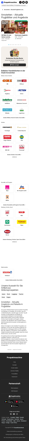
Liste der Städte (14, 371)
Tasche (21, 294)
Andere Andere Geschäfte (13, 154)
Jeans (3, 294)
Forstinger (23, 329)
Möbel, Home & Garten (13, 317)
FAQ (14, 362)
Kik (4, 330)
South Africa (13, 422)
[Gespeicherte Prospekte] (20, 2)
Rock (8, 294)
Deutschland (10, 419)
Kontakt (14, 365)
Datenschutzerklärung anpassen (14, 431)
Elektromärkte (4, 317)
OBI (20, 329)
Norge (3, 422)
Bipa (2, 330)
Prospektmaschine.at (19, 427)
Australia (12, 417)
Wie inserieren (14, 388)
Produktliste (14, 373)
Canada (22, 417)
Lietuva (18, 421)
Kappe (8, 297)
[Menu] (26, 2)
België (17, 417)
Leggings (14, 294)
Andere (21, 319)
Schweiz (4, 419)
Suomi (21, 419)
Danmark (16, 419)
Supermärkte (19, 316)
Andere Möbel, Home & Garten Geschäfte (13, 117)
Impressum (14, 376)
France (3, 421)
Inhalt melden (14, 368)
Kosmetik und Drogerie (13, 319)
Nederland (23, 421)
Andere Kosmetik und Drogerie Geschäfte (14, 205)
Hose (3, 297)
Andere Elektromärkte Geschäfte (14, 280)
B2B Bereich (14, 391)
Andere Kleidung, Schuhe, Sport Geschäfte (14, 239)
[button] (23, 2)
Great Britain (9, 421)
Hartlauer (8, 330)
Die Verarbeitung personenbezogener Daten (14, 437)
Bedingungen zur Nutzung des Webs (14, 434)
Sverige (8, 422)
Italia (14, 421)
